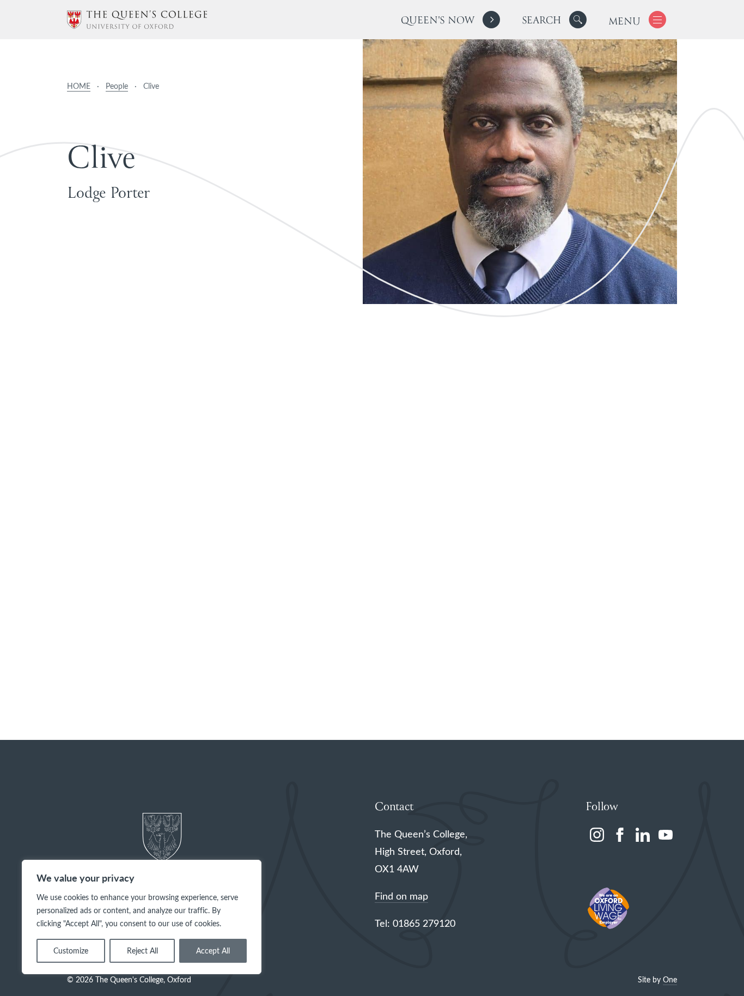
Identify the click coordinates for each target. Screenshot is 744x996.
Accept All (213, 950)
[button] (578, 19)
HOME (78, 86)
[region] (141, 917)
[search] (554, 19)
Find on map (401, 895)
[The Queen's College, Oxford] (137, 20)
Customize (70, 950)
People (117, 86)
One (670, 979)
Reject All (142, 950)
